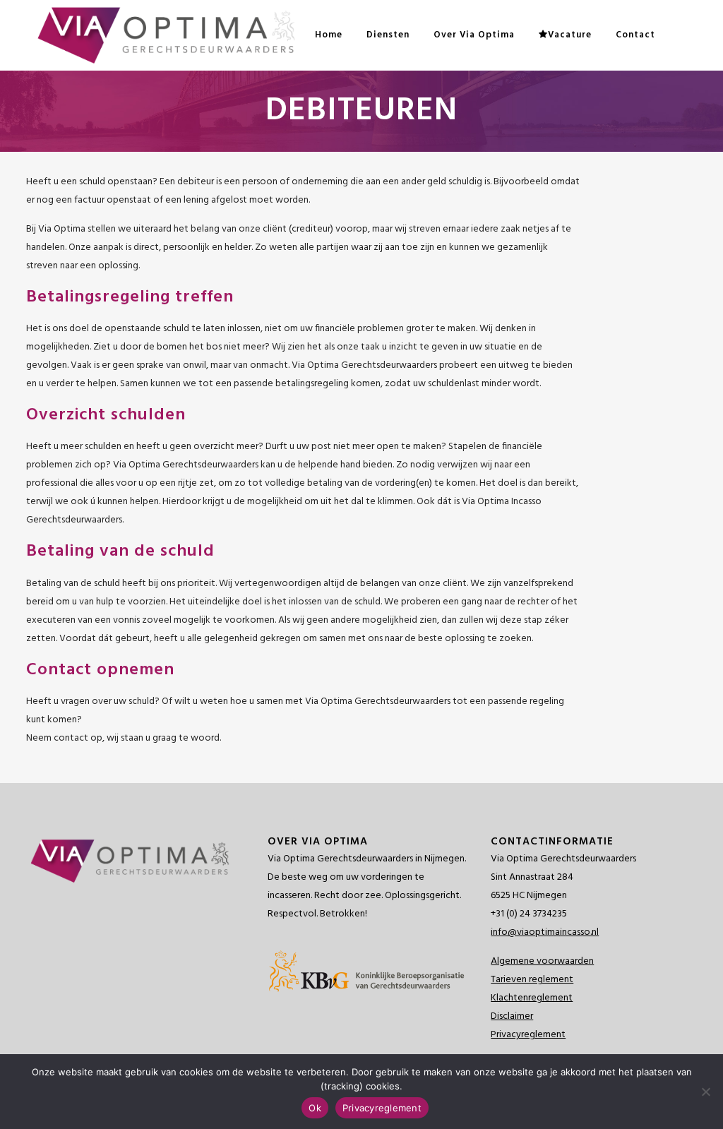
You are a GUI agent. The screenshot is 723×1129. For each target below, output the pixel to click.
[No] (705, 1092)
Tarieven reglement (532, 980)
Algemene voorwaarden (542, 961)
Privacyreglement (528, 1035)
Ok (315, 1107)
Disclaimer (512, 1016)
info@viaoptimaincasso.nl (545, 932)
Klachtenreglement (532, 998)
